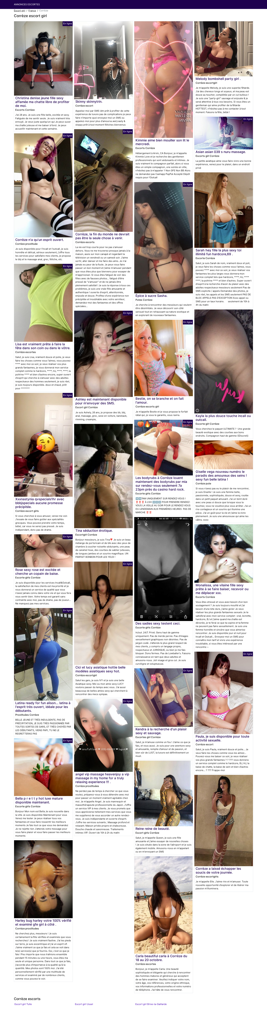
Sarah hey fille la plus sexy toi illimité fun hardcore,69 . (218, 252)
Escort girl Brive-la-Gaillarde (151, 1004)
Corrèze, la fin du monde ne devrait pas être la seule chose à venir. (102, 236)
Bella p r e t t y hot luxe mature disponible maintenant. (39, 800)
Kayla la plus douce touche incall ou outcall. (223, 418)
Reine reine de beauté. (153, 829)
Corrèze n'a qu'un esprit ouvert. (39, 240)
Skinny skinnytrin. (88, 101)
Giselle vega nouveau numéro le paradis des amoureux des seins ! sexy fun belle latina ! (221, 475)
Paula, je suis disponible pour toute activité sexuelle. (222, 738)
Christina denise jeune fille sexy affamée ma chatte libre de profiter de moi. (42, 102)
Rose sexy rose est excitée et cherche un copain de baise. (37, 572)
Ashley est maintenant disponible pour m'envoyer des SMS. (100, 401)
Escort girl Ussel (84, 1004)
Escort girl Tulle (23, 1004)
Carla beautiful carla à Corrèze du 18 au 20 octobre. (161, 958)
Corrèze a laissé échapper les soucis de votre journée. (218, 870)
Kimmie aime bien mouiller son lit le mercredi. (162, 142)
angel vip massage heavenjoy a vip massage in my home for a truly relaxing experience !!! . (102, 778)
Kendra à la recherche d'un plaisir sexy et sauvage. (161, 731)
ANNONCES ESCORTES (27, 4)
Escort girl (19, 10)
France (32, 10)
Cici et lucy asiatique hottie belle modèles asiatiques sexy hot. (100, 669)
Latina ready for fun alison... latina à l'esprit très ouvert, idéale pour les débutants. (42, 707)
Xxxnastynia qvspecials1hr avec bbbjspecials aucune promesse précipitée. (39, 503)
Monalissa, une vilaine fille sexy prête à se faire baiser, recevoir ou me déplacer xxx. (222, 589)
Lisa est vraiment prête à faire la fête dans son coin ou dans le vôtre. (42, 346)
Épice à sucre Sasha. (151, 296)
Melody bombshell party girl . (218, 79)
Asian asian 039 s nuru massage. (221, 152)
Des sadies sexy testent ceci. (158, 623)
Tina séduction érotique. (94, 530)
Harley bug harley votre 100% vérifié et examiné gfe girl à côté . (43, 922)
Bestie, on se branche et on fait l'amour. (160, 400)
